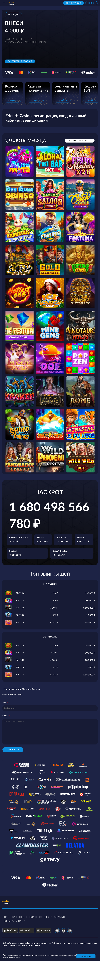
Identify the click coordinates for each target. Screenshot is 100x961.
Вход (91, 3)
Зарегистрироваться (20, 61)
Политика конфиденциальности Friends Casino (33, 917)
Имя (4, 703)
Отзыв (5, 716)
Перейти (13, 101)
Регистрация (73, 3)
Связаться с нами (13, 921)
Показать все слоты (79, 141)
